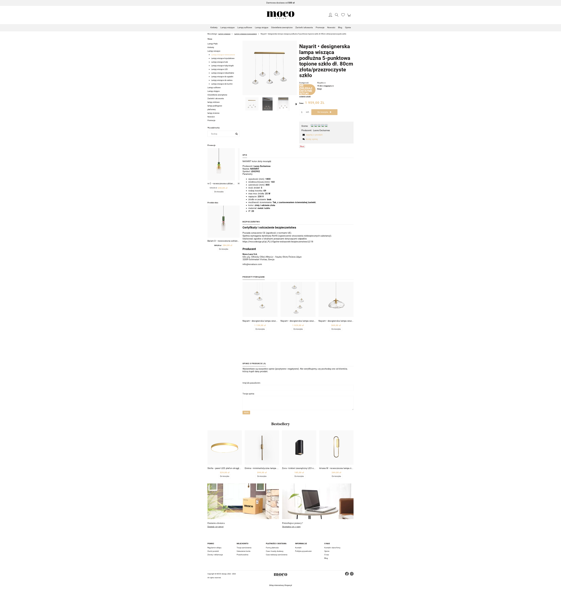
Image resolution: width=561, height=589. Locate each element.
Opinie (326, 551)
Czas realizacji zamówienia (276, 555)
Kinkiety (210, 47)
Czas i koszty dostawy (274, 551)
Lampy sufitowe (214, 87)
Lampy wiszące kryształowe (222, 58)
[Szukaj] (236, 134)
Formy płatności (272, 548)
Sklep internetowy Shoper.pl (280, 585)
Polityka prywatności (303, 551)
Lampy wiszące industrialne (222, 73)
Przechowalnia (242, 555)
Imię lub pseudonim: (251, 383)
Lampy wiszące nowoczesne (223, 55)
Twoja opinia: (248, 393)
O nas (326, 555)
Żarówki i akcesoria (215, 98)
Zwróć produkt (213, 551)
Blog (326, 558)
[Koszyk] (349, 16)
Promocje (211, 120)
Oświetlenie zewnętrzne (217, 95)
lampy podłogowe (214, 106)
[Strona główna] (280, 15)
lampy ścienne (213, 113)
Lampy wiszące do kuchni (221, 84)
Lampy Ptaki (212, 44)
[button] (296, 104)
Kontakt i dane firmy (332, 548)
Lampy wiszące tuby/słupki (222, 66)
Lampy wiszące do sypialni (222, 76)
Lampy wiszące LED (219, 69)
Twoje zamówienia (244, 548)
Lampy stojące (213, 91)
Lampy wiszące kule (219, 62)
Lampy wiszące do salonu (221, 80)
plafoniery (211, 109)
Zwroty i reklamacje (215, 555)
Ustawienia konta (243, 551)
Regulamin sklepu (214, 548)
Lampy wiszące (213, 51)
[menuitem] (214, 27)
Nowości (211, 117)
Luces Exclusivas (321, 130)
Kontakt (298, 548)
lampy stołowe (213, 102)
